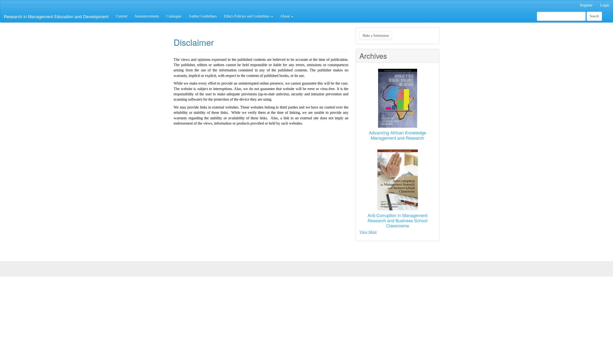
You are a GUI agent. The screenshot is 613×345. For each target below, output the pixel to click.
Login (604, 5)
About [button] (285, 16)
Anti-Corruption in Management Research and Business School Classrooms (397, 220)
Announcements (146, 16)
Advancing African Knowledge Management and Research (397, 135)
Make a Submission (376, 35)
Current (121, 16)
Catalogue (174, 16)
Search (594, 16)
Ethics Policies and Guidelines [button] (247, 16)
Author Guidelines (203, 16)
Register (586, 5)
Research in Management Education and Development (56, 16)
